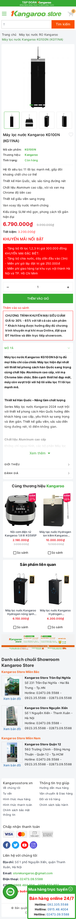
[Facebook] (6, 845)
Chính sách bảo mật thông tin (16, 812)
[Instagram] (33, 845)
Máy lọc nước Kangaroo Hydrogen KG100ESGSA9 (55, 612)
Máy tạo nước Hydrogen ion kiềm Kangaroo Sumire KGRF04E (55, 533)
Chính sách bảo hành (53, 804)
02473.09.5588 (31, 879)
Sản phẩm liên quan (38, 564)
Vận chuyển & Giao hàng (56, 793)
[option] (38, 77)
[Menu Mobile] (4, 13)
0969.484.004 (24, 885)
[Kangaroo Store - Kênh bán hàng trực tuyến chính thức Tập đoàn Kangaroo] (36, 14)
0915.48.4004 (58, 909)
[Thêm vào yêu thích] (71, 134)
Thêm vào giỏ (38, 298)
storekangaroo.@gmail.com (33, 873)
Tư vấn (7, 793)
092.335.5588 (57, 904)
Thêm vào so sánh (16, 307)
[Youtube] (24, 845)
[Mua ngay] (5, 510)
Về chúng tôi (11, 787)
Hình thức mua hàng (17, 799)
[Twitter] (15, 845)
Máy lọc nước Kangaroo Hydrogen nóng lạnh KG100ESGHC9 (20, 612)
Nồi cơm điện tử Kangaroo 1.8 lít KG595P (21, 533)
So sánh (22, 552)
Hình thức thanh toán (17, 804)
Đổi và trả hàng (49, 799)
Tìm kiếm (63, 24)
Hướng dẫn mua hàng (54, 787)
